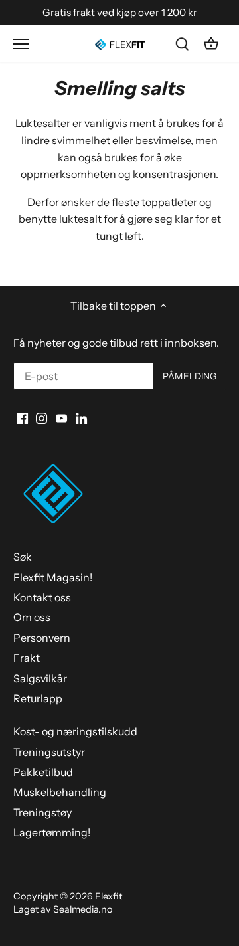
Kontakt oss (42, 597)
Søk (22, 556)
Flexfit (108, 896)
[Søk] (182, 43)
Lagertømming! (51, 832)
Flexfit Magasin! (52, 577)
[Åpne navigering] (21, 44)
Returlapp (37, 698)
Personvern (41, 637)
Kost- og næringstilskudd (75, 731)
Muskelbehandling (59, 792)
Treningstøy (42, 812)
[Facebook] (22, 417)
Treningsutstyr (49, 752)
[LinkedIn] (81, 417)
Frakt (26, 657)
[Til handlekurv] (211, 43)
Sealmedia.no (82, 909)
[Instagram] (41, 417)
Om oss (31, 617)
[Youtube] (61, 417)
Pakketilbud (43, 772)
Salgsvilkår (40, 678)
